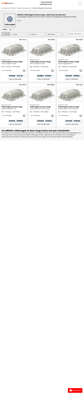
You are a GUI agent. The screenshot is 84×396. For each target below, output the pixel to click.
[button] (75, 390)
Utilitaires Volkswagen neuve (24, 8)
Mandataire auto (6, 8)
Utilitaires (14, 8)
